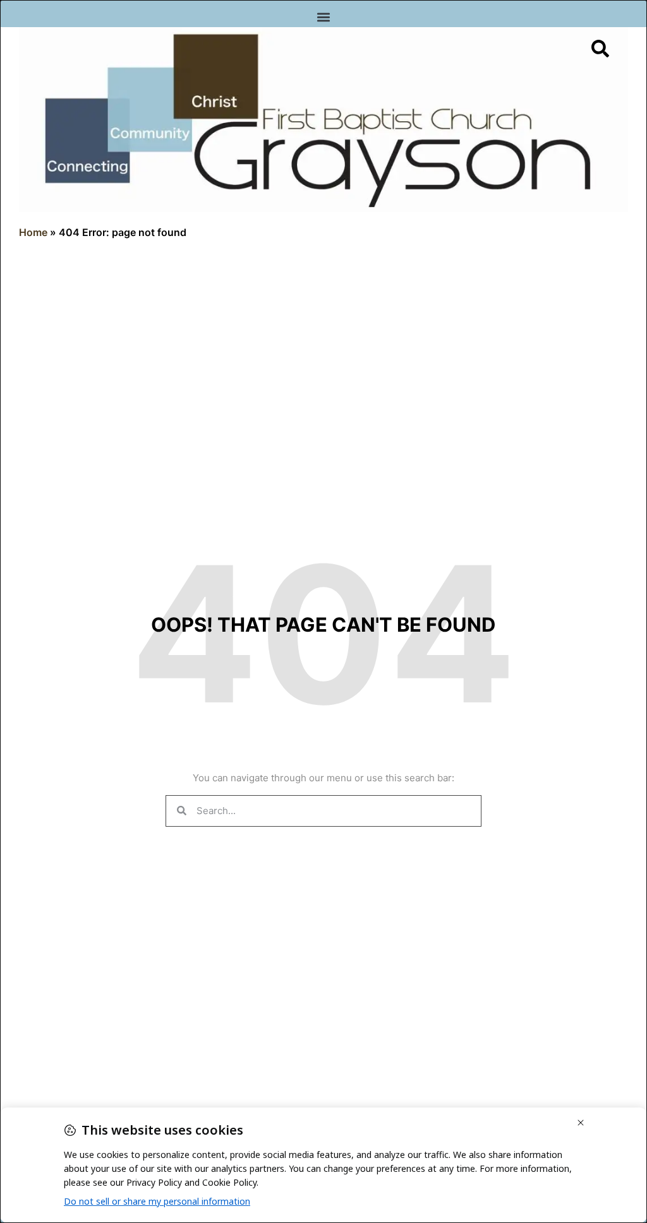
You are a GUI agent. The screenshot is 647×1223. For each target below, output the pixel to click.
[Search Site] (600, 48)
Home (33, 232)
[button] (323, 16)
